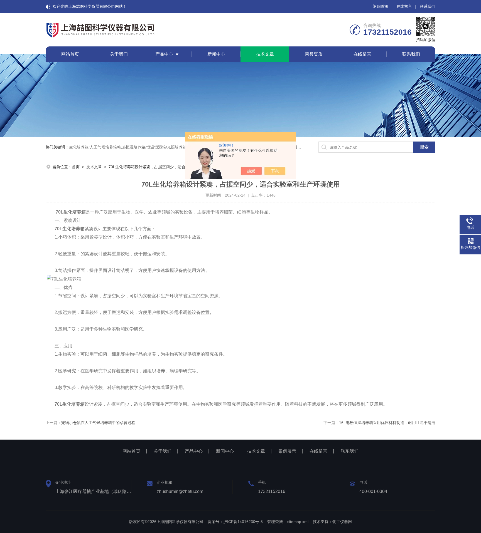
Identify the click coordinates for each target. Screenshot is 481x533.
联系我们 (427, 6)
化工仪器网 (342, 521)
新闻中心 (216, 54)
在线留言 (404, 6)
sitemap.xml (297, 521)
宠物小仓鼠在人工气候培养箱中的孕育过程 (98, 422)
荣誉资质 (314, 54)
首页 (76, 167)
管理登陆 (275, 521)
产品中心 (164, 54)
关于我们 (119, 54)
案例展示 (287, 451)
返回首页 (381, 6)
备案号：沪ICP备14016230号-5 (235, 521)
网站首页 (70, 54)
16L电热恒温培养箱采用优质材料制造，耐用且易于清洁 (387, 422)
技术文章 (265, 54)
